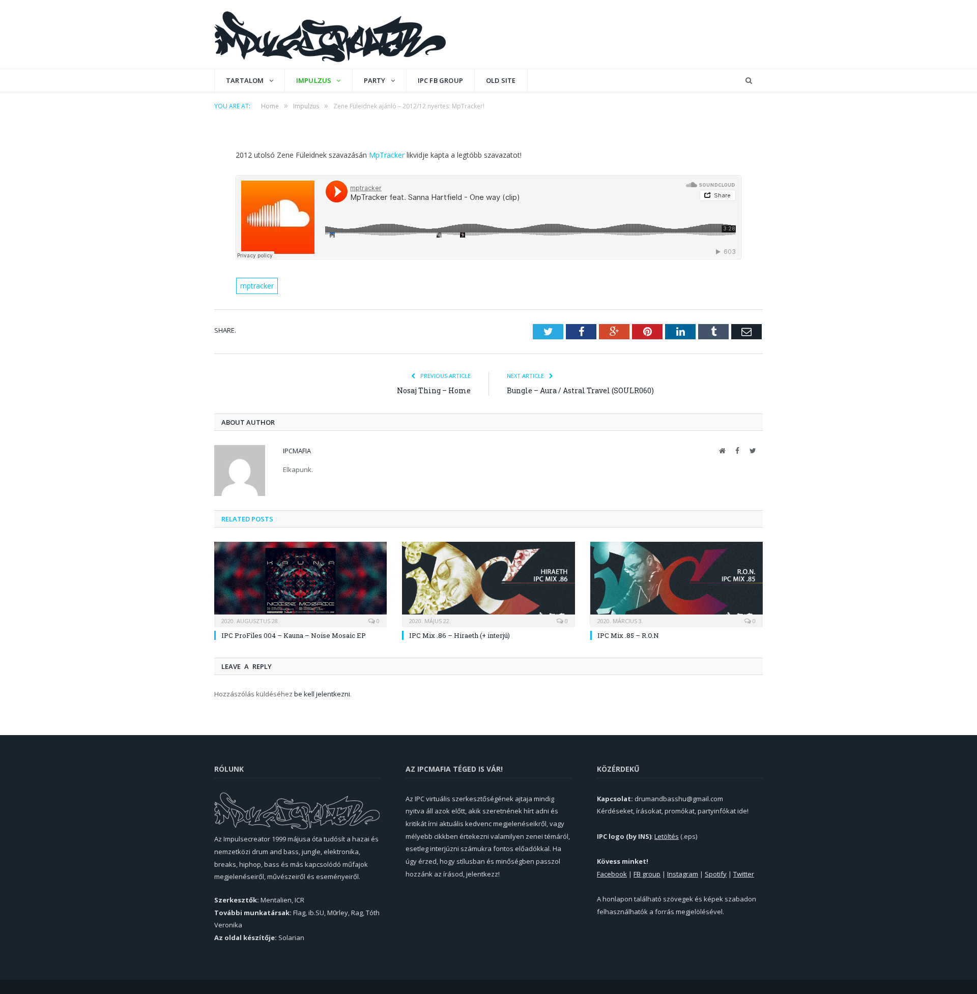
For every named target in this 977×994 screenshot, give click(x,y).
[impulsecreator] (330, 34)
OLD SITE (501, 80)
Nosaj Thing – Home (434, 390)
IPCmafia (297, 450)
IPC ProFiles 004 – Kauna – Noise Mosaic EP (293, 635)
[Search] (749, 80)
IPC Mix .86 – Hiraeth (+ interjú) (459, 635)
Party (375, 80)
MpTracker (387, 155)
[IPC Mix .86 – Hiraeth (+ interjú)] (488, 583)
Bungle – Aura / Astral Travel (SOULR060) (580, 390)
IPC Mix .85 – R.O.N (628, 635)
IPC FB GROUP (440, 80)
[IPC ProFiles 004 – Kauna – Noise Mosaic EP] (300, 583)
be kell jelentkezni (322, 693)
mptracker (257, 285)
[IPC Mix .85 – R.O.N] (676, 583)
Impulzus (314, 80)
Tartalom (245, 80)
